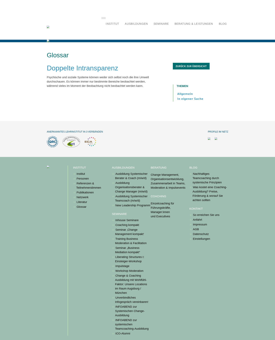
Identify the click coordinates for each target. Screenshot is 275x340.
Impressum (200, 224)
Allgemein (185, 94)
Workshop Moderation (129, 270)
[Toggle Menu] (103, 18)
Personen (83, 178)
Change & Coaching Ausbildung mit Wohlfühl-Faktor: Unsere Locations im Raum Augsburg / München (131, 284)
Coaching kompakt (127, 225)
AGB (196, 229)
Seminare (161, 23)
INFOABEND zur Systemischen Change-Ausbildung (130, 311)
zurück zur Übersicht (191, 66)
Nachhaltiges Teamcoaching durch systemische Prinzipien (207, 178)
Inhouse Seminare (127, 220)
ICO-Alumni (122, 333)
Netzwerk (82, 197)
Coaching (158, 196)
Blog (223, 23)
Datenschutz (201, 234)
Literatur (82, 202)
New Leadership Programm (132, 205)
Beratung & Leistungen (194, 23)
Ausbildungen (136, 23)
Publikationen (85, 192)
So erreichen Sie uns (206, 215)
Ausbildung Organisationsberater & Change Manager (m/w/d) (131, 187)
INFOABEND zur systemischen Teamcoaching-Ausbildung (132, 324)
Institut (112, 23)
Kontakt (196, 208)
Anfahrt (197, 219)
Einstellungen (201, 238)
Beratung (158, 167)
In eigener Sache (190, 99)
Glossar (81, 206)
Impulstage (122, 266)
